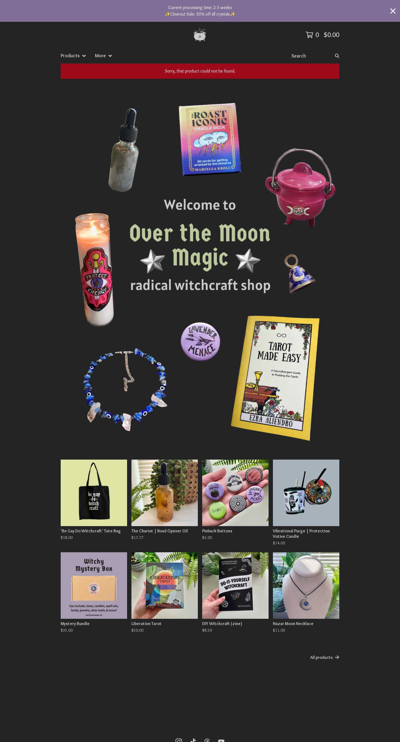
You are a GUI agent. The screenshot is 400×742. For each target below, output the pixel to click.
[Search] (337, 55)
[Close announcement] (393, 11)
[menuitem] (73, 55)
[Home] (200, 35)
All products (321, 657)
